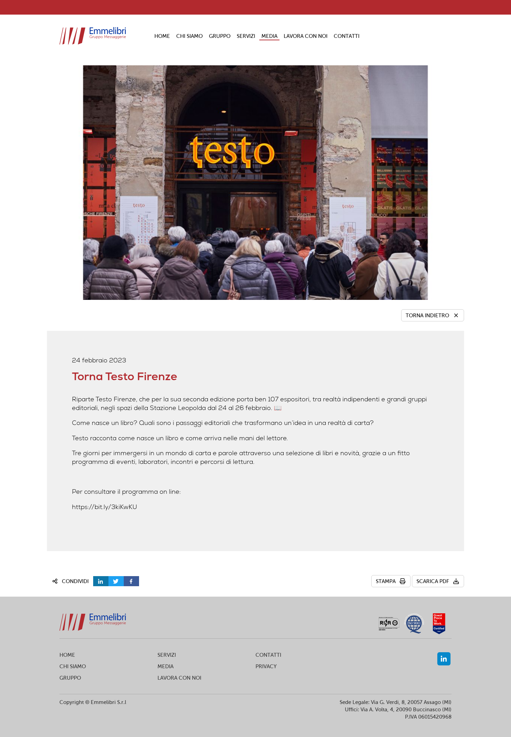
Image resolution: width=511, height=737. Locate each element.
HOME (162, 36)
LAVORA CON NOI (305, 36)
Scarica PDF (432, 581)
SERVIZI (246, 36)
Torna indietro (427, 315)
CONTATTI (346, 36)
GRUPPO (219, 36)
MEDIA (269, 36)
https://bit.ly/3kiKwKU (104, 507)
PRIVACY (266, 666)
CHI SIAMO (189, 36)
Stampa (386, 581)
